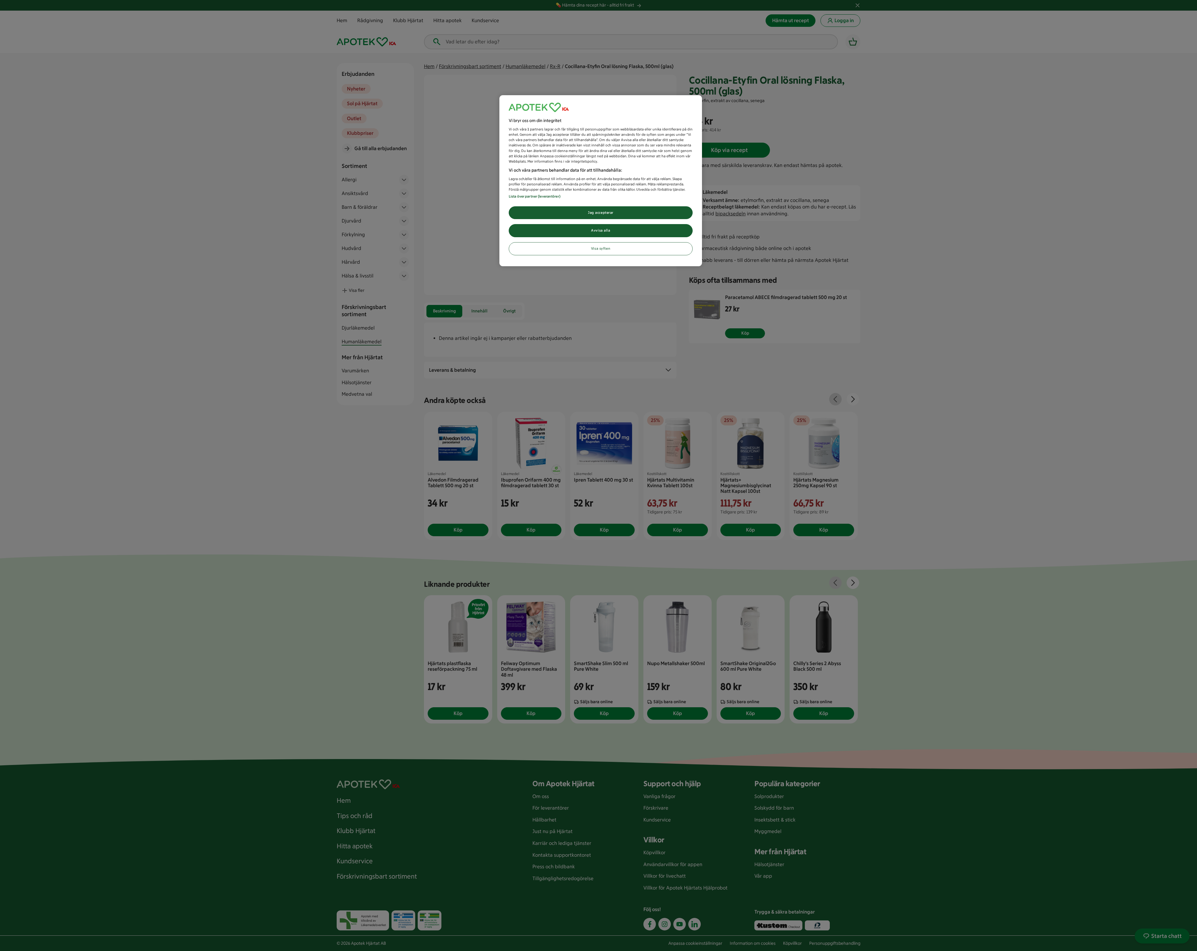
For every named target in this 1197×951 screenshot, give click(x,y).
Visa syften (600, 248)
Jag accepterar (600, 212)
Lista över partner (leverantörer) (534, 196)
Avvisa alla (600, 230)
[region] (600, 181)
